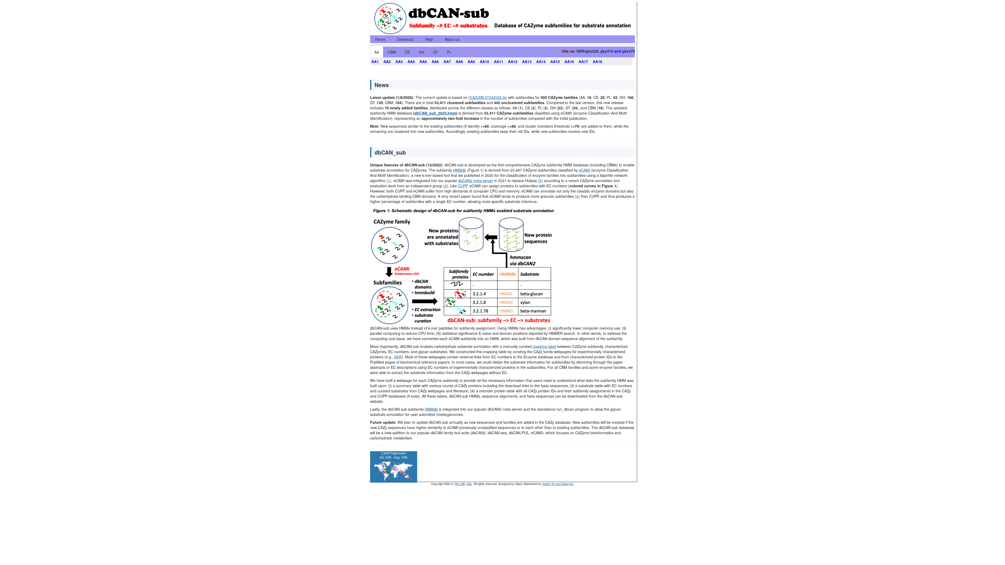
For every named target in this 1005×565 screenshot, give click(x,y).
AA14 (541, 61)
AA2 (387, 61)
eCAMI (584, 170)
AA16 (569, 61)
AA (376, 52)
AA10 (484, 61)
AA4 (411, 61)
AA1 (375, 61)
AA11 (498, 61)
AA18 (597, 61)
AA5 (423, 61)
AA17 (583, 61)
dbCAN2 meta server (475, 180)
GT (435, 52)
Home (380, 39)
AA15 (555, 61)
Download (405, 39)
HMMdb (459, 170)
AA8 (459, 61)
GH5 (398, 356)
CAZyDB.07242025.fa (488, 97)
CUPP (462, 185)
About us (452, 39)
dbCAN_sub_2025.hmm (435, 113)
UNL (469, 484)
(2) (540, 180)
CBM (392, 52)
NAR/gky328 (587, 51)
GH (421, 52)
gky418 (606, 51)
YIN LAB (459, 484)
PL (449, 52)
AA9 (471, 61)
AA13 (527, 61)
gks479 (628, 51)
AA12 (512, 61)
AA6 (435, 61)
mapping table (544, 346)
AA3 (399, 61)
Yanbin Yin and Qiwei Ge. (558, 484)
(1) (389, 180)
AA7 (447, 61)
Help (429, 39)
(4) (577, 196)
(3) (445, 185)
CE (407, 52)
